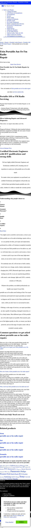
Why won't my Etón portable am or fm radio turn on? (14, 386)
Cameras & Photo (12, 11)
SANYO (13, 477)
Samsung (7, 477)
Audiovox (13, 465)
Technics (5, 479)
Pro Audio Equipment (13, 22)
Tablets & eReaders (12, 30)
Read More (3, 231)
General (17, 467)
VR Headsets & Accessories (14, 36)
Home (1, 42)
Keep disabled (9, 522)
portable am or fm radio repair (22, 88)
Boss (24, 465)
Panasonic (15, 471)
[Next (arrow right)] (2, 527)
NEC (6, 471)
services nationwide (18, 92)
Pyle (8, 474)
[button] (15, 64)
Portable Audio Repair (16, 42)
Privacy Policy (7, 494)
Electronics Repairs (12, 2)
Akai (1, 465)
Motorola (28, 469)
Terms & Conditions (8, 495)
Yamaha (15, 479)
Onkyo (8, 471)
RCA (21, 474)
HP (24, 467)
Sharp (17, 477)
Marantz (23, 469)
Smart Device (10, 28)
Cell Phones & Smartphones (14, 13)
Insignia (26, 467)
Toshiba (9, 479)
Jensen (2, 469)
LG (15, 469)
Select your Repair (8, 10)
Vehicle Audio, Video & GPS (15, 33)
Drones (9, 16)
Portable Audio (11, 20)
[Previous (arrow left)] (0, 527)
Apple (7, 465)
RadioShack (15, 474)
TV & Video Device (12, 31)
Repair (6, 42)
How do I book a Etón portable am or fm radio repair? (14, 371)
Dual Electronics (7, 467)
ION (29, 467)
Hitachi (21, 467)
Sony (22, 476)
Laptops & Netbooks (12, 19)
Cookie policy (13, 517)
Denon (1, 467)
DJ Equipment (11, 14)
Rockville (2, 477)
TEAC (1, 479)
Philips (23, 471)
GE (11, 467)
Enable (21, 522)
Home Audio (10, 17)
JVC (5, 469)
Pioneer (3, 474)
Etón (12, 88)
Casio (26, 465)
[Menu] (0, 39)
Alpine (4, 465)
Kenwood (11, 469)
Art (9, 465)
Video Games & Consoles (14, 34)
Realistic (25, 474)
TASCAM (27, 477)
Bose (21, 465)
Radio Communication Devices (15, 24)
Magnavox (19, 469)
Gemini (13, 467)
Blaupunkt (18, 465)
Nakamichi (2, 471)
